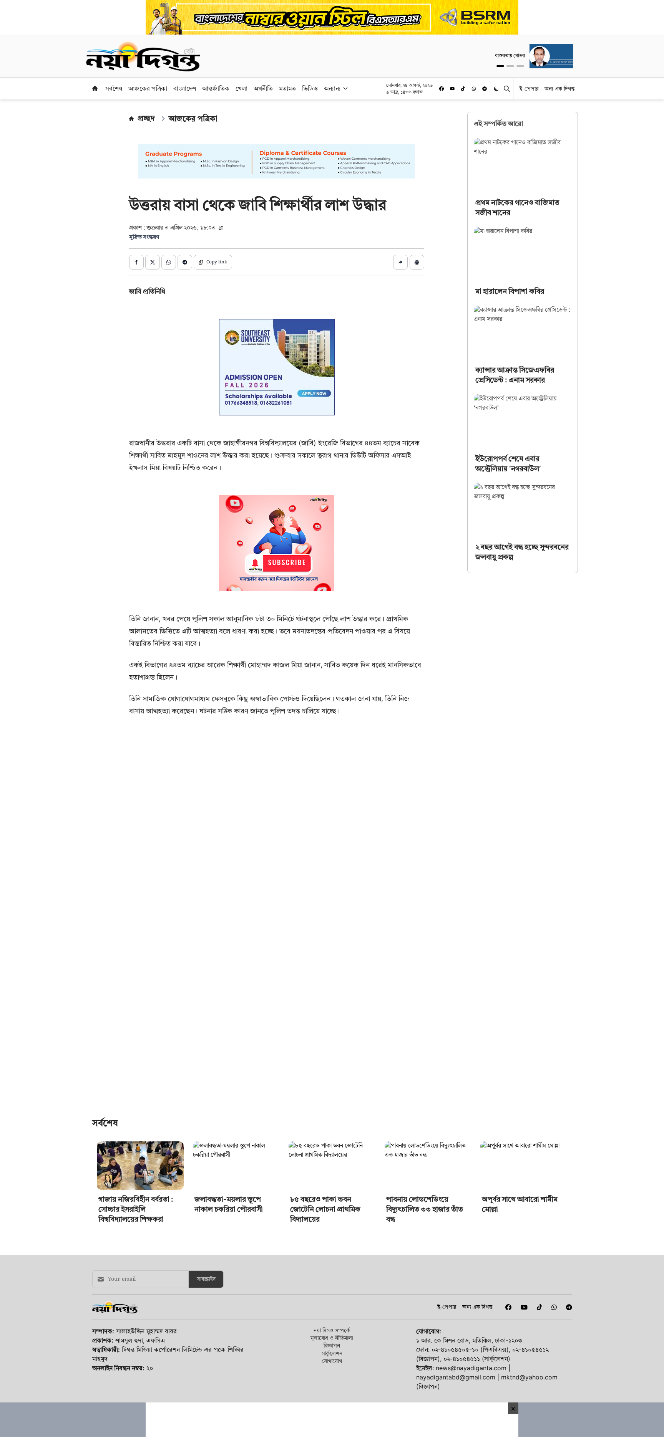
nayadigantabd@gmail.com (455, 1216)
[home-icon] (95, 88)
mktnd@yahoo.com (529, 1216)
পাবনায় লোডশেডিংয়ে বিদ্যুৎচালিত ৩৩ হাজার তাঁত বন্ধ (424, 1048)
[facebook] (441, 89)
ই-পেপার (529, 88)
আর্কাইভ (210, 1257)
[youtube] (452, 89)
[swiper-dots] (500, 66)
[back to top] (649, 1387)
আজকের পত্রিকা (147, 88)
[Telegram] (484, 89)
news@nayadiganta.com (471, 1206)
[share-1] (136, 262)
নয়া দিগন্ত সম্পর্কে (332, 1169)
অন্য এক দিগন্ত (559, 88)
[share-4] (185, 262)
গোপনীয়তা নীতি (321, 1257)
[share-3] (168, 262)
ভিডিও (310, 88)
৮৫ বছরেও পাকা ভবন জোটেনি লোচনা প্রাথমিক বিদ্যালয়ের (325, 1048)
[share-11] (400, 262)
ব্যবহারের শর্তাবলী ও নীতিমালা (262, 1257)
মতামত (287, 88)
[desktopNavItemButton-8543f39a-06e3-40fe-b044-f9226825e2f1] (345, 88)
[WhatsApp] (473, 89)
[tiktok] (463, 89)
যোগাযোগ (332, 1199)
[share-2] (152, 262)
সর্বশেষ (113, 88)
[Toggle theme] (497, 88)
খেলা (241, 88)
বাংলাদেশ (184, 88)
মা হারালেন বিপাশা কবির (509, 291)
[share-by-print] (417, 262)
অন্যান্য (332, 88)
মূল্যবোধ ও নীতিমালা (331, 1176)
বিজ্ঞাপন (332, 1184)
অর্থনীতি (263, 88)
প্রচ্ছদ (146, 118)
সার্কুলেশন (332, 1192)
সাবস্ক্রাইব (206, 1118)
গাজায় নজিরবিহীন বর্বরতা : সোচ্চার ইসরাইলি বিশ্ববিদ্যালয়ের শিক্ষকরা (135, 1048)
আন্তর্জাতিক (215, 88)
